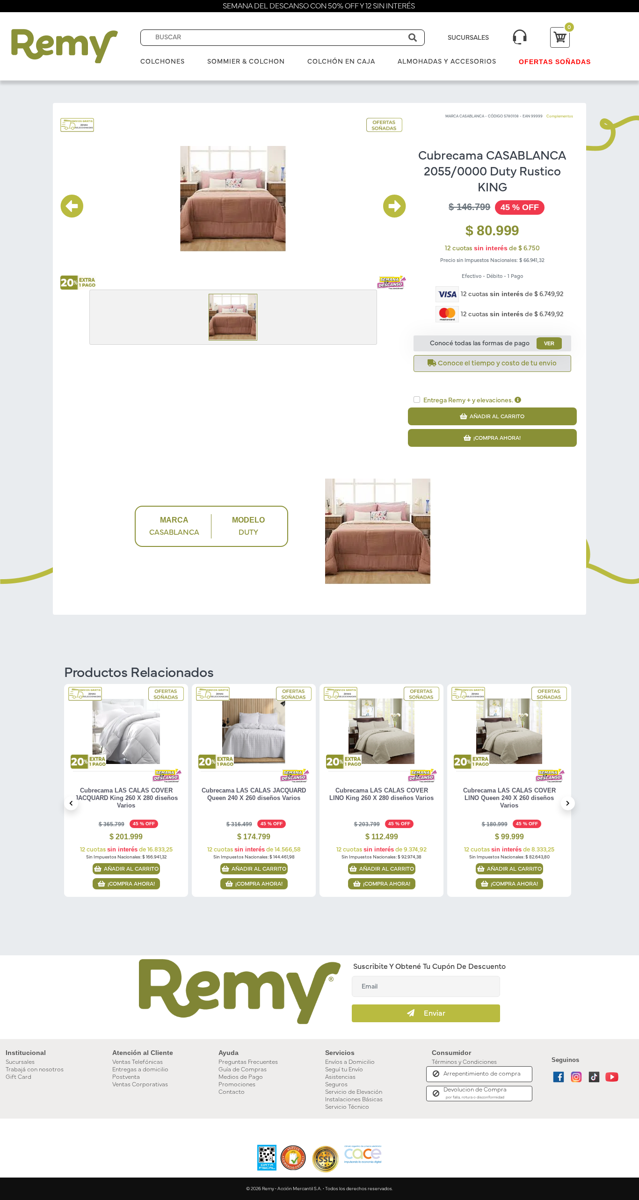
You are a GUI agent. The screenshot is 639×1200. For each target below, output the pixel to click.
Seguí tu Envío (344, 1070)
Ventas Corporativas (140, 1085)
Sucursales (20, 1062)
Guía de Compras (242, 1070)
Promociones (236, 1085)
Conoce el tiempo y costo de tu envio (496, 363)
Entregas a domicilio (140, 1070)
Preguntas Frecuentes (248, 1062)
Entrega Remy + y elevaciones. (469, 400)
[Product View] (126, 738)
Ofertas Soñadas (555, 61)
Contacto (231, 1092)
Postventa (126, 1077)
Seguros (336, 1085)
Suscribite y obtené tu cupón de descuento (429, 966)
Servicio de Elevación (353, 1092)
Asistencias (340, 1077)
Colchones (162, 61)
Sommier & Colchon (246, 61)
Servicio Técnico (347, 1107)
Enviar (429, 1013)
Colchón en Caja (341, 61)
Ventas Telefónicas (137, 1062)
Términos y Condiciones (464, 1062)
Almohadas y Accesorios (447, 61)
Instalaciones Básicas (354, 1100)
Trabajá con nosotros (35, 1070)
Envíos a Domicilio (350, 1062)
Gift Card (18, 1077)
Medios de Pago (240, 1077)
